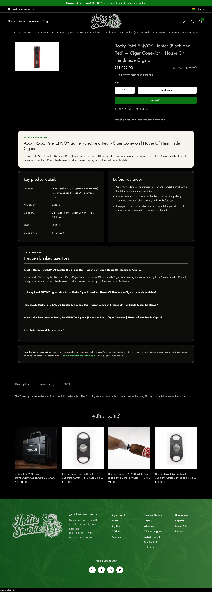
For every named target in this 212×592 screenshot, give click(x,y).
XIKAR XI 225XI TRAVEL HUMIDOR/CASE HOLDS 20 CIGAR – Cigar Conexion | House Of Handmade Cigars (35, 479)
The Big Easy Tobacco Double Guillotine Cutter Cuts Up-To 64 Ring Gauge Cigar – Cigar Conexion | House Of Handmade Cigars (175, 479)
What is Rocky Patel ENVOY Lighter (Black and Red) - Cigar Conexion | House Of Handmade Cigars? (82, 270)
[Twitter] (119, 563)
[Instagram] (110, 563)
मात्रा (117, 82)
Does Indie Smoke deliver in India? (44, 330)
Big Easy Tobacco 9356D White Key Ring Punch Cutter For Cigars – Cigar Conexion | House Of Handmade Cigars (129, 479)
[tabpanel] (106, 396)
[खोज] (192, 21)
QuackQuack (7, 583)
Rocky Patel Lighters (90, 32)
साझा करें (144, 109)
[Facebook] (101, 563)
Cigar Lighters (67, 32)
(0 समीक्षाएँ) (191, 67)
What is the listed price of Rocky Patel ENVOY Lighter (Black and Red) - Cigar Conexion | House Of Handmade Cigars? (93, 317)
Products (26, 32)
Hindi (199, 9)
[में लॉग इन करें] (185, 21)
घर (15, 32)
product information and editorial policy (79, 355)
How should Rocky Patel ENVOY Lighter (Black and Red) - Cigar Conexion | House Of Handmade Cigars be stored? (91, 305)
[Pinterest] (92, 563)
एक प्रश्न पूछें (125, 109)
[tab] (22, 384)
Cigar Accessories (45, 32)
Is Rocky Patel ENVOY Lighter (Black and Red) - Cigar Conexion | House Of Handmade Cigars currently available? (90, 292)
